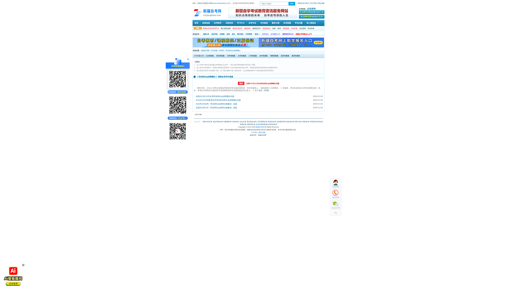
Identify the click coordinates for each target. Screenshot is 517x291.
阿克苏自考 (272, 122)
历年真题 (214, 50)
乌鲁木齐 (206, 34)
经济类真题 (220, 56)
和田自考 (306, 122)
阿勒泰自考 (251, 124)
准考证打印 (256, 28)
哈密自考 (235, 122)
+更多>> (257, 34)
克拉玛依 (214, 34)
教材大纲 (275, 23)
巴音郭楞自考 (262, 122)
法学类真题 (231, 56)
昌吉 (233, 34)
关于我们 (254, 132)
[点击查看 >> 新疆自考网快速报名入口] (177, 88)
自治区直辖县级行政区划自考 (266, 124)
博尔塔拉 (240, 34)
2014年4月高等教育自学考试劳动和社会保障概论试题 (218, 100)
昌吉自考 (243, 122)
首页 (196, 23)
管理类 (221, 50)
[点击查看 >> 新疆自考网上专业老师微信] (177, 114)
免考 (274, 28)
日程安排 (229, 23)
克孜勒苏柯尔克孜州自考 (285, 122)
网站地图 (321, 3)
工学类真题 (253, 56)
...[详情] (265, 90)
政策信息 (206, 23)
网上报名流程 (226, 28)
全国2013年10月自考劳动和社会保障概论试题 (262, 83)
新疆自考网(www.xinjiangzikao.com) (217, 3)
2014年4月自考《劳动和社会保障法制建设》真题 (216, 104)
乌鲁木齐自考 (207, 122)
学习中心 (241, 23)
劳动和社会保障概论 (233, 50)
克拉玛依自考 (218, 122)
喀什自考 (298, 122)
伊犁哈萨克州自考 (316, 122)
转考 (279, 28)
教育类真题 (296, 56)
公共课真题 (210, 56)
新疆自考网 (205, 50)
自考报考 (217, 23)
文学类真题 (242, 56)
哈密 (228, 34)
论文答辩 (302, 28)
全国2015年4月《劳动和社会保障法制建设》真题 (216, 108)
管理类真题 (274, 56)
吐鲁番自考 (227, 122)
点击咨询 (311, 9)
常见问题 (299, 23)
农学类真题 (263, 56)
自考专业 (252, 23)
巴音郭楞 (249, 34)
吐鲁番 (222, 34)
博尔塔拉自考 (251, 122)
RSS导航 (313, 3)
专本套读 (264, 23)
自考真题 (287, 23)
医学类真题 (285, 56)
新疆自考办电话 (303, 3)
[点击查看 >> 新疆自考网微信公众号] (177, 140)
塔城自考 (243, 124)
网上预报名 (311, 23)
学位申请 (311, 28)
